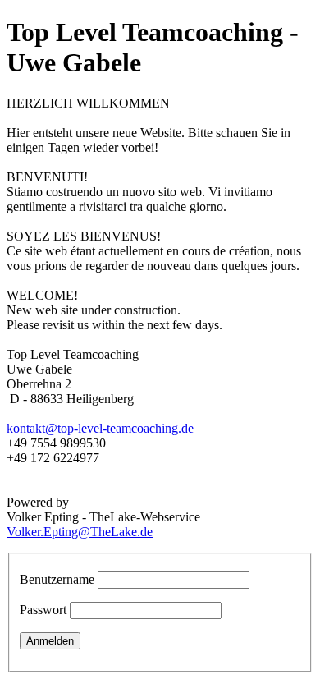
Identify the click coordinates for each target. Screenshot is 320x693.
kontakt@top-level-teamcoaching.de (100, 428)
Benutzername (57, 579)
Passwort (43, 610)
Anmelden (50, 641)
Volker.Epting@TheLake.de (80, 532)
